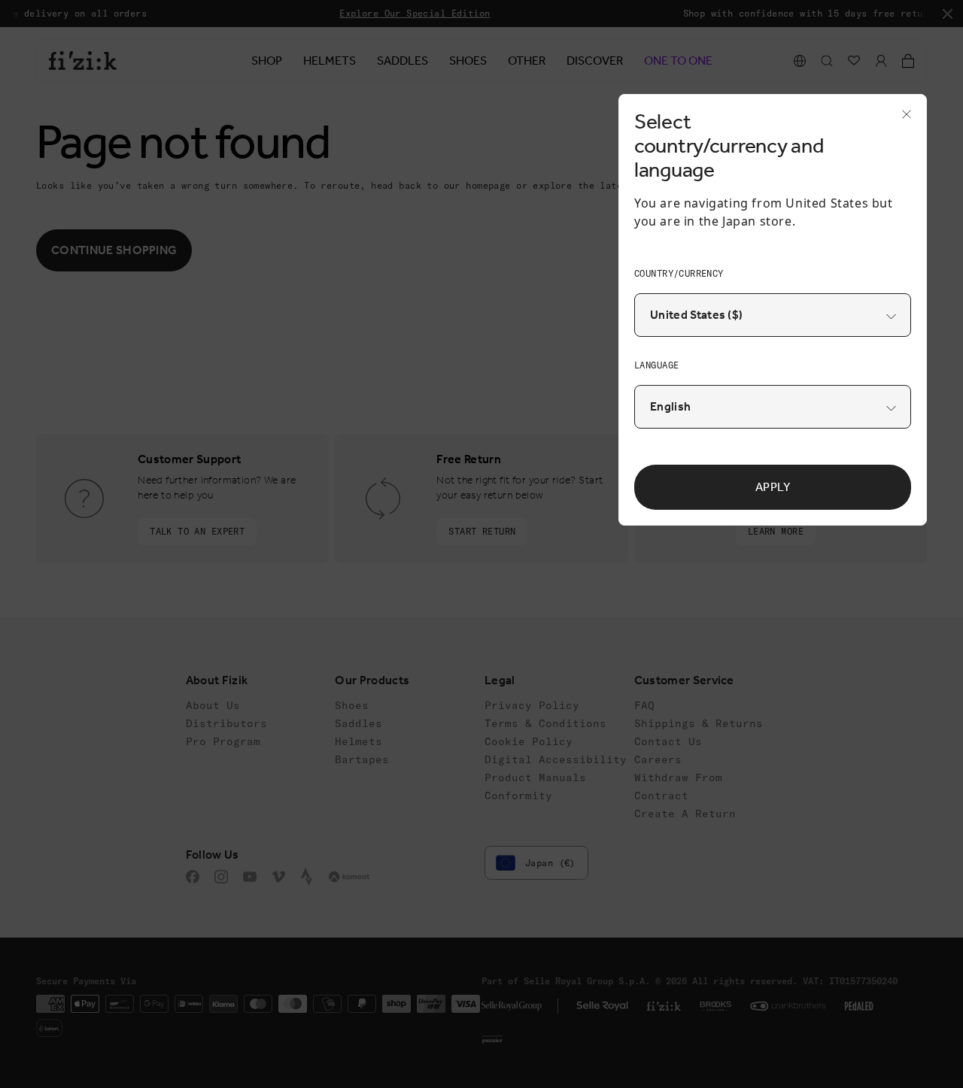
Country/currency (679, 273)
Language (656, 365)
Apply (773, 487)
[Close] (902, 119)
